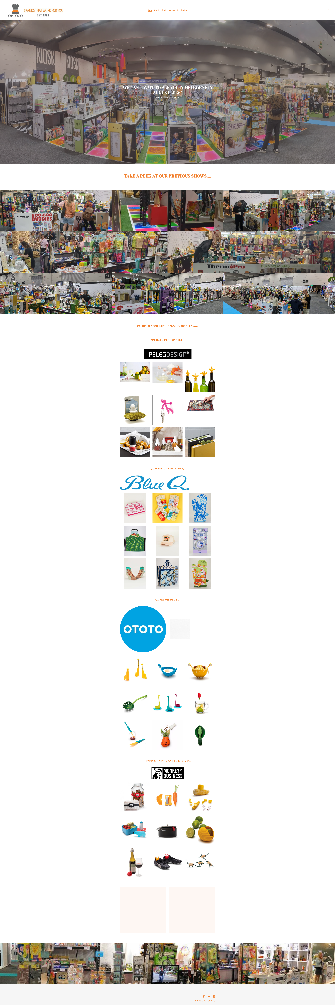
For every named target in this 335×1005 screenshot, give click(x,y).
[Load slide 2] (164, 982)
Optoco (202, 1001)
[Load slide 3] (165, 982)
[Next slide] (172, 982)
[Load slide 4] (167, 982)
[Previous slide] (159, 982)
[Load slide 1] (162, 982)
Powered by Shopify (209, 1001)
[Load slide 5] (168, 982)
